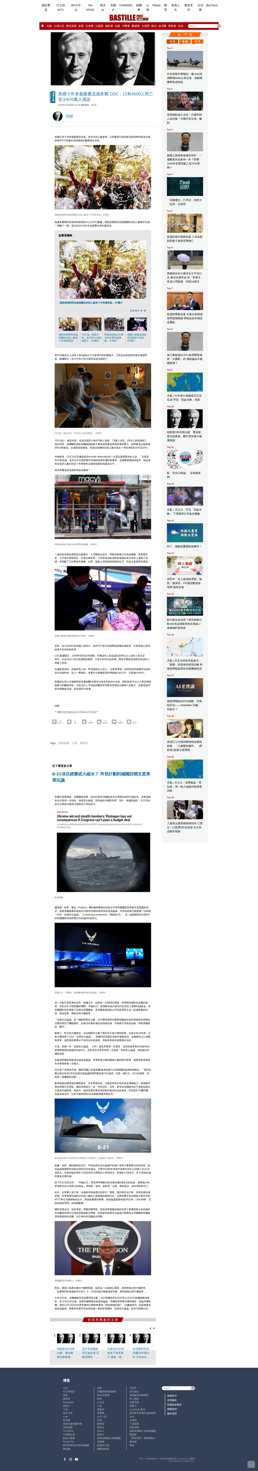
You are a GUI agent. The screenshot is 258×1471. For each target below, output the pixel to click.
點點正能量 (69, 1438)
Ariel (65, 1388)
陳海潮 (133, 1441)
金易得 (133, 1420)
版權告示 (172, 1395)
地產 (117, 25)
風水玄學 (68, 1413)
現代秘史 (134, 1391)
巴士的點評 (69, 1391)
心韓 (147, 7)
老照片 (100, 1434)
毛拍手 (133, 1388)
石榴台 (113, 7)
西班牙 (84, 743)
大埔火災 (59, 25)
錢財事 (109, 25)
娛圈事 (139, 7)
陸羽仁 (66, 1406)
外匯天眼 (134, 1402)
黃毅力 (133, 1406)
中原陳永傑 (69, 1434)
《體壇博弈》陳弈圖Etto (142, 1438)
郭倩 (99, 1398)
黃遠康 (66, 1420)
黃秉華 (100, 1413)
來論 (131, 1445)
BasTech (212, 5)
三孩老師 (134, 1424)
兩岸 (154, 25)
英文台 (103, 7)
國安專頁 (46, 7)
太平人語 (102, 1416)
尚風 (99, 1420)
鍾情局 (66, 1398)
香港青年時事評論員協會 (142, 1413)
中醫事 (126, 25)
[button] (141, 310)
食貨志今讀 (103, 1445)
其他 (180, 25)
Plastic (156, 5)
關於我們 (172, 1413)
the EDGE (90, 7)
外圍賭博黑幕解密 (106, 1391)
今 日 (172, 41)
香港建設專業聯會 (139, 1395)
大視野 (146, 25)
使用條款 (172, 1400)
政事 (81, 25)
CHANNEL (126, 5)
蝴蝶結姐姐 (103, 1449)
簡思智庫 (134, 1427)
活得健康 (68, 1427)
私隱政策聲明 (174, 1404)
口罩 (74, 743)
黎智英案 (71, 25)
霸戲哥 (100, 1409)
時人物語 (134, 1398)
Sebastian (68, 1402)
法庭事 (99, 25)
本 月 (197, 41)
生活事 (200, 7)
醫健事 (136, 25)
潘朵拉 (100, 1427)
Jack (131, 1416)
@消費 (162, 25)
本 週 (185, 41)
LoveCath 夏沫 (137, 1409)
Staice (100, 1431)
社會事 (90, 25)
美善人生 (175, 7)
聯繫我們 (172, 1409)
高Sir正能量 (103, 1395)
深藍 (65, 1395)
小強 (65, 1409)
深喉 (99, 1388)
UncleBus (68, 1431)
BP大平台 (76, 7)
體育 (165, 7)
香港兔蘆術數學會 (72, 1424)
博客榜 (172, 25)
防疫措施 (64, 743)
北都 (49, 25)
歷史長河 (188, 7)
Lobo (65, 1416)
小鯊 (99, 1406)
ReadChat (68, 1441)
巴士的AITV (60, 7)
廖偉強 (100, 1424)
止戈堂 (100, 1402)
